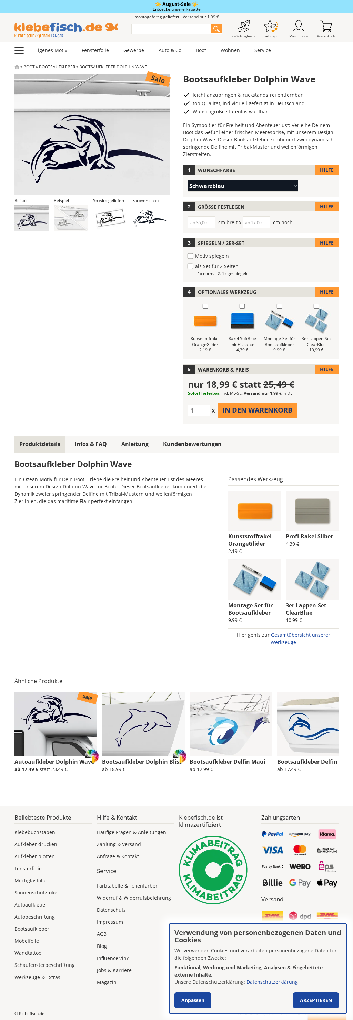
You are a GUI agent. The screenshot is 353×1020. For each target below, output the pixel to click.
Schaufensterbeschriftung (44, 965)
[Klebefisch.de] (68, 30)
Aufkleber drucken (35, 844)
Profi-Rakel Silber (309, 536)
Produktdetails (39, 444)
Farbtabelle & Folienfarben (128, 885)
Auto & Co (170, 50)
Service (262, 50)
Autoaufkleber (30, 904)
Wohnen (230, 50)
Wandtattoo (27, 953)
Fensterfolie (95, 50)
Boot (201, 50)
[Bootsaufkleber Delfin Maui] (231, 724)
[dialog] (258, 968)
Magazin (107, 982)
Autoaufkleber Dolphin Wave (54, 761)
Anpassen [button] (192, 1000)
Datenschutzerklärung (272, 982)
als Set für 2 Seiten (217, 266)
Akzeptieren (316, 1000)
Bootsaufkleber (57, 66)
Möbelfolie (26, 941)
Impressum (110, 922)
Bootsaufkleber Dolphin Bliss (142, 761)
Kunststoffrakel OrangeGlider (250, 540)
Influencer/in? (113, 958)
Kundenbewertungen (192, 444)
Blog (102, 946)
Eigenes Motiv (51, 50)
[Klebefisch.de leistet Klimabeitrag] (217, 870)
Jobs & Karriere (114, 970)
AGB (102, 934)
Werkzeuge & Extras (37, 977)
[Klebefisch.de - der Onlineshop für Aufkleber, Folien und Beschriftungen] (16, 66)
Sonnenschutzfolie (35, 892)
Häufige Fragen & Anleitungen (131, 832)
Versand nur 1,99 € (268, 393)
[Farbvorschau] (149, 218)
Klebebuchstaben (34, 832)
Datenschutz (111, 910)
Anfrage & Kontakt (118, 856)
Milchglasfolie (30, 880)
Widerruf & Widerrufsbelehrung (134, 897)
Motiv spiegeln (212, 255)
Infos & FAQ (91, 444)
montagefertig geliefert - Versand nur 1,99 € (176, 17)
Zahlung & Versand (119, 844)
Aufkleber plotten (34, 856)
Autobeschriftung (34, 916)
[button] (31, 218)
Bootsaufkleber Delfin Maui (227, 761)
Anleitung (135, 444)
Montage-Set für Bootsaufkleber (250, 609)
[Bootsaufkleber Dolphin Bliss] (143, 724)
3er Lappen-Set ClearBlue (306, 609)
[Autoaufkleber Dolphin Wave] (55, 724)
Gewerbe (133, 50)
